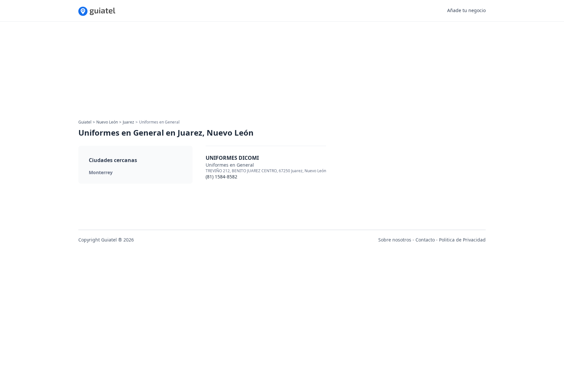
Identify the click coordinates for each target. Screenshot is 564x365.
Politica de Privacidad (462, 240)
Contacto (425, 240)
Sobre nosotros (394, 240)
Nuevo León (107, 122)
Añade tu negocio (466, 10)
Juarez (128, 122)
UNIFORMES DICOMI (232, 157)
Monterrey (101, 172)
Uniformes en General (230, 165)
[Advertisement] (274, 72)
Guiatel (84, 122)
